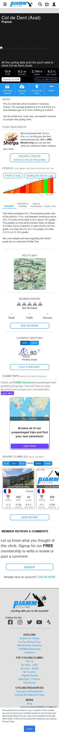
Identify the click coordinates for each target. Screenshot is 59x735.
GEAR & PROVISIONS (36, 205)
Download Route (22, 92)
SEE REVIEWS (29, 325)
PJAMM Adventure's (24, 382)
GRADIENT (9, 206)
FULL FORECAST (29, 367)
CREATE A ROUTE (29, 157)
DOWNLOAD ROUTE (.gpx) (40, 175)
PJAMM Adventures (30, 649)
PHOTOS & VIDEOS (7, 92)
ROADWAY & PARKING (22, 205)
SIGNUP (29, 567)
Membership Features (29, 645)
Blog (29, 703)
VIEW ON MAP (29, 517)
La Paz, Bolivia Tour (29, 642)
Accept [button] (29, 728)
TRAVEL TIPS (50, 206)
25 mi (14, 463)
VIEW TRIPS (29, 446)
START (38, 463)
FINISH (48, 463)
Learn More (7, 393)
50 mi (22, 463)
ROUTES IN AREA (37, 92)
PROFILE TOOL (13, 175)
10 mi (6, 463)
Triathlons (29, 652)
